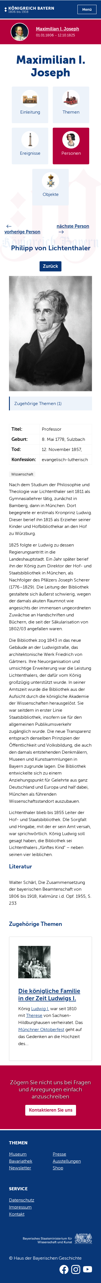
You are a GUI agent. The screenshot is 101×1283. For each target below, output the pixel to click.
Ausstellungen (67, 1161)
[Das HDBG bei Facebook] (63, 1269)
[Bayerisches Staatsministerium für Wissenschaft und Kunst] (50, 1244)
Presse (59, 1154)
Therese (34, 1015)
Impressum (20, 1207)
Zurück (50, 266)
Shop (58, 1167)
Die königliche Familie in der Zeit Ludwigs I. (49, 994)
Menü (87, 9)
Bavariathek (20, 1161)
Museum (18, 1154)
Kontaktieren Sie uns (50, 1110)
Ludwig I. (40, 1008)
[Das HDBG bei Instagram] (75, 1269)
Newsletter (20, 1167)
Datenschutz (21, 1200)
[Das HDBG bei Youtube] (87, 1269)
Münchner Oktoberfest (41, 1029)
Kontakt (16, 1214)
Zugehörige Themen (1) (38, 403)
